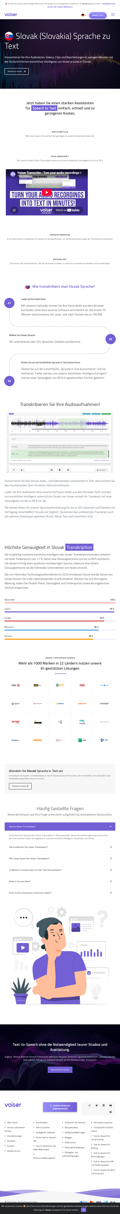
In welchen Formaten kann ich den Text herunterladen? (35, 870)
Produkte (11, 1140)
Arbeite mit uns (13, 1150)
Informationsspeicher (103, 1122)
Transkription (42, 1122)
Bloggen (68, 1137)
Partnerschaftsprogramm (44, 1157)
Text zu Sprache (43, 1127)
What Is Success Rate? (20, 881)
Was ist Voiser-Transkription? (22, 826)
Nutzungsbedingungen (75, 1147)
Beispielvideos (71, 1127)
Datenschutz (70, 1142)
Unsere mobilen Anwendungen (61, 1107)
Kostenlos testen (15, 71)
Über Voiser (12, 1122)
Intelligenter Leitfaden (45, 1132)
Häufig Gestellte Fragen (75, 1132)
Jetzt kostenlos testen (60, 1069)
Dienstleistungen (14, 1135)
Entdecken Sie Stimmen (75, 1122)
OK (83, 1209)
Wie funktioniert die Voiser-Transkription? (28, 847)
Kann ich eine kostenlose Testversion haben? (30, 893)
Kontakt (10, 1145)
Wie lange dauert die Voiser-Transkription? (29, 858)
